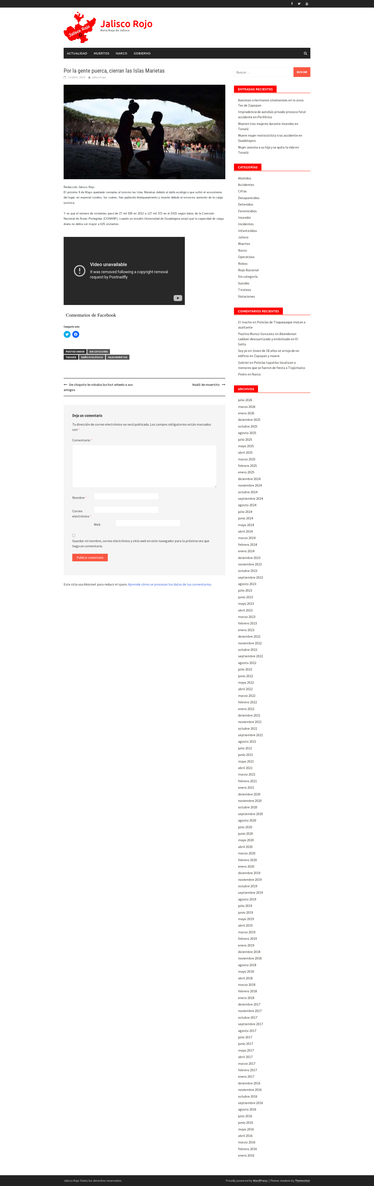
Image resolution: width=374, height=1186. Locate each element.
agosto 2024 (247, 505)
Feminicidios (247, 211)
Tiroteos (244, 289)
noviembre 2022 (250, 643)
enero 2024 (246, 551)
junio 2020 (245, 833)
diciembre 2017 (249, 1004)
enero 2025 (246, 472)
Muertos (101, 53)
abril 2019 (245, 925)
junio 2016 (245, 1122)
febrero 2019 (247, 938)
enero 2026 (246, 413)
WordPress (260, 1181)
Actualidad (77, 53)
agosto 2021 (247, 741)
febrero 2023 (247, 623)
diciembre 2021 (249, 715)
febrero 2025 (247, 465)
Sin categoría (98, 351)
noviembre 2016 (250, 1089)
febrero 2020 (247, 860)
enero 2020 (246, 866)
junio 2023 (245, 597)
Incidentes (246, 224)
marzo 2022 (246, 695)
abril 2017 (245, 1057)
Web (97, 524)
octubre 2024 (247, 492)
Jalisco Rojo (126, 23)
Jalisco (243, 237)
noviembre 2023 (250, 564)
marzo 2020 (246, 853)
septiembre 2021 (250, 735)
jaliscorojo (99, 77)
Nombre (79, 497)
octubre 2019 (247, 886)
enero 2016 (246, 1155)
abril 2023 (245, 610)
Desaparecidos (249, 198)
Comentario (82, 440)
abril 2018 (245, 978)
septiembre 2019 (250, 892)
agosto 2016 (247, 1109)
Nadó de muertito (206, 384)
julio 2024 (245, 511)
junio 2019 (245, 912)
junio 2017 (245, 1043)
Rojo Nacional (248, 270)
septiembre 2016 (250, 1103)
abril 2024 (245, 531)
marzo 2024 (246, 538)
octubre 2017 (247, 1017)
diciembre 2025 (249, 419)
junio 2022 (245, 676)
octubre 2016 (247, 1096)
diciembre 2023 (249, 557)
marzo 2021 (246, 774)
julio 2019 (245, 905)
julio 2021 (245, 748)
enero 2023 (246, 630)
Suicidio (243, 283)
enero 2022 (246, 709)
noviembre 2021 (250, 722)
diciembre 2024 (249, 479)
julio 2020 (245, 827)
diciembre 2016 (249, 1083)
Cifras (242, 191)
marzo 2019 (246, 932)
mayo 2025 (246, 446)
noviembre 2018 (250, 958)
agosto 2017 (247, 1030)
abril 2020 (245, 846)
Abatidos (244, 178)
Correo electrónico (82, 513)
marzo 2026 (246, 406)
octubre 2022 (247, 649)
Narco (121, 53)
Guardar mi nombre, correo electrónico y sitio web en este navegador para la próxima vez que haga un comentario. (140, 543)
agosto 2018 (247, 965)
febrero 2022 (247, 702)
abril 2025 (245, 452)
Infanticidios (247, 230)
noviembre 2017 (250, 1011)
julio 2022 (245, 669)
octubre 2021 (247, 728)
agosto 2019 (247, 899)
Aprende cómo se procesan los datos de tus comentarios (169, 584)
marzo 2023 (246, 617)
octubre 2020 (247, 807)
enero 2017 (246, 1076)
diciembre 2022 (249, 636)
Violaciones (246, 296)
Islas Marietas (117, 357)
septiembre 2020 (250, 814)
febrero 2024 (247, 544)
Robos (243, 263)
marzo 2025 (246, 459)
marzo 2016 (246, 1142)
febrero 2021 (247, 781)
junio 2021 (245, 754)
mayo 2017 (246, 1050)
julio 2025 (245, 439)
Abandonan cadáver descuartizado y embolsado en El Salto (268, 339)
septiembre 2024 (250, 498)
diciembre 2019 (249, 873)
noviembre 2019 (250, 879)
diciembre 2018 (249, 952)
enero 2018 (246, 998)
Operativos (246, 257)
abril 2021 (245, 768)
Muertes (244, 243)
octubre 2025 (247, 426)
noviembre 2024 (250, 485)
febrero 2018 (247, 991)
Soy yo (242, 350)
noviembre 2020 (250, 800)
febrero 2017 (247, 1070)
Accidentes (246, 184)
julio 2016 (245, 1116)
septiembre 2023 (250, 577)
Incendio (244, 217)
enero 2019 (246, 945)
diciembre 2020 (249, 794)
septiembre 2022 (250, 656)
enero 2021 (246, 787)
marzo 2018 (246, 984)
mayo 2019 (246, 919)
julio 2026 (245, 400)
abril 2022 (245, 689)
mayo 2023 (246, 603)
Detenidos (245, 204)
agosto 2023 (247, 584)
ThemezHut (302, 1181)
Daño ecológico (92, 357)
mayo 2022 (246, 682)
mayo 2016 (246, 1129)
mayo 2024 (246, 525)
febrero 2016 (247, 1149)
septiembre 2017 (250, 1024)
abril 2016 (245, 1135)
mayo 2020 (246, 840)
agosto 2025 (247, 433)
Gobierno (142, 53)
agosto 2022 (247, 663)
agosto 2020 (247, 820)
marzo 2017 (246, 1063)
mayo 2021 (246, 761)
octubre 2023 (247, 570)
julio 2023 (245, 590)
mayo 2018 (246, 971)
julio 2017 (245, 1037)
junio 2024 (245, 518)
